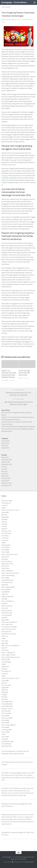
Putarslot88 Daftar (7, 704)
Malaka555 (4, 585)
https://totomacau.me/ (8, 629)
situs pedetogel (6, 662)
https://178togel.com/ (8, 652)
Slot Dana (4, 697)
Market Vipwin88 (6, 501)
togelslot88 (4, 517)
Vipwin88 (4, 519)
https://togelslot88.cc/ (8, 587)
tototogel (4, 669)
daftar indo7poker (6, 606)
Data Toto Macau (6, 561)
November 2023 (6, 460)
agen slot (4, 515)
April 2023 (4, 474)
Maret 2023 (5, 476)
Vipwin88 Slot (5, 592)
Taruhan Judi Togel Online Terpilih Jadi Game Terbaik (24, 373)
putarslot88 (5, 512)
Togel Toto (4, 690)
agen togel (4, 643)
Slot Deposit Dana (6, 582)
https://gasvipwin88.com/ (9, 622)
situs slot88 (5, 737)
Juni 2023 (4, 469)
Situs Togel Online (7, 624)
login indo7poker (6, 610)
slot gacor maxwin (7, 709)
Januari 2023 (5, 481)
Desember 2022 (6, 483)
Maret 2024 (5, 457)
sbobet (3, 734)
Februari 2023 (5, 478)
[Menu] (34, 2)
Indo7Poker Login (6, 613)
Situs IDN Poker (6, 533)
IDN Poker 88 (5, 659)
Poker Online (5, 443)
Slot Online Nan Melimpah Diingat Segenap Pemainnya (18, 426)
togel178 (4, 522)
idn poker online (6, 531)
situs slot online (6, 685)
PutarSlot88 (5, 550)
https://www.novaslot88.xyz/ (10, 645)
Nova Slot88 (5, 716)
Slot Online (4, 445)
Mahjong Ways (6, 545)
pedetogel (4, 559)
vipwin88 (4, 524)
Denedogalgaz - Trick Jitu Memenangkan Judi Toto (14, 2)
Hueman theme (29, 862)
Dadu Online (5, 557)
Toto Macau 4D (6, 503)
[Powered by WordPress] (12, 862)
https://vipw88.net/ (7, 571)
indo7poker (4, 540)
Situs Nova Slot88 (6, 718)
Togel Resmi (5, 666)
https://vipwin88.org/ (8, 575)
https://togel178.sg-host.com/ (11, 657)
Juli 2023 (4, 467)
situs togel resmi (6, 631)
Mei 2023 (4, 471)
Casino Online (5, 441)
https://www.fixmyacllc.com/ (10, 573)
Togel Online (5, 7)
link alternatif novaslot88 (8, 627)
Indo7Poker (5, 536)
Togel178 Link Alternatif (8, 634)
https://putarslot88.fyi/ (8, 725)
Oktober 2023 (5, 462)
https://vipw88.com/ (7, 601)
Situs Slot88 (5, 578)
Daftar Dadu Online (7, 564)
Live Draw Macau (6, 615)
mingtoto (4, 694)
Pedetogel (4, 692)
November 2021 (6, 485)
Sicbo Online (5, 566)
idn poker (4, 526)
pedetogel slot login (7, 741)
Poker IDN (4, 608)
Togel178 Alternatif (7, 596)
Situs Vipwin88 (6, 713)
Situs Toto (4, 636)
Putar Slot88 (5, 547)
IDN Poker (16, 788)
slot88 (3, 508)
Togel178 (4, 594)
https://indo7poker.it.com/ (9, 554)
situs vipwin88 (5, 589)
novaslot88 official (7, 701)
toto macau (4, 641)
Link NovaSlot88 (6, 730)
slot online (4, 505)
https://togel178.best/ (8, 655)
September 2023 (6, 464)
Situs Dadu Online (20, 775)
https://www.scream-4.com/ (10, 510)
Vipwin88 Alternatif (7, 580)
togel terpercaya (6, 746)
